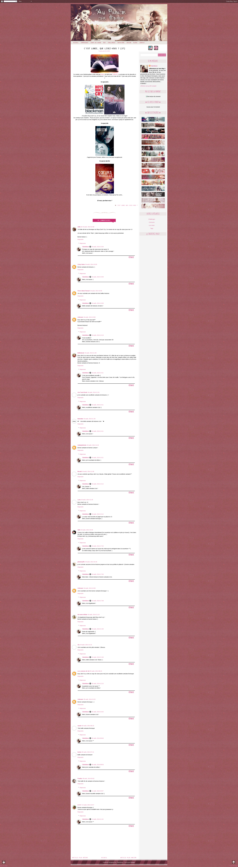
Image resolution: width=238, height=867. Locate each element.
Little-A (80, 227)
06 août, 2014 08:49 (98, 738)
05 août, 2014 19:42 (98, 712)
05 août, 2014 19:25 (89, 699)
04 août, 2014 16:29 (91, 562)
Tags (151, 228)
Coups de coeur (96, 42)
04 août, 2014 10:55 (91, 264)
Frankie (80, 778)
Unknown (80, 317)
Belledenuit (81, 353)
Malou (102, 74)
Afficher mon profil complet (148, 86)
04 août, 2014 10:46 (88, 227)
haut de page (234, 865)
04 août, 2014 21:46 (98, 657)
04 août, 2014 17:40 (98, 600)
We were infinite (82, 614)
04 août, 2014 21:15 (94, 614)
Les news (152, 225)
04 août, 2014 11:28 (89, 418)
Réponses (83, 243)
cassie (79, 725)
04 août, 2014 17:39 (98, 546)
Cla (78, 644)
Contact (142, 42)
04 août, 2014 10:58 (89, 317)
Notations (121, 42)
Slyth (79, 530)
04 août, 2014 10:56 (96, 291)
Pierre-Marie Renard (84, 291)
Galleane (115, 74)
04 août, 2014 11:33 (93, 445)
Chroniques (84, 42)
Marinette (80, 418)
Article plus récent (80, 857)
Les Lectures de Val (83, 671)
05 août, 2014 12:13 (98, 683)
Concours (152, 222)
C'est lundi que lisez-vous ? (127, 205)
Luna (79, 499)
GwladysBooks (82, 445)
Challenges (111, 42)
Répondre (80, 239)
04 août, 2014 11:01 (93, 392)
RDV (104, 42)
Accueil (75, 42)
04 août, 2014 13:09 (98, 246)
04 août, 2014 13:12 (98, 484)
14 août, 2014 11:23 (97, 819)
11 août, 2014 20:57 (97, 791)
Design (129, 42)
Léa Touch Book (82, 392)
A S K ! (80, 805)
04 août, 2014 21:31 (86, 644)
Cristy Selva (81, 264)
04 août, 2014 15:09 (87, 530)
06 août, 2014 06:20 (88, 725)
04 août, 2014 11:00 (90, 353)
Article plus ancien (128, 857)
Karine (79, 752)
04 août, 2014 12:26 (87, 499)
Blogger (132, 862)
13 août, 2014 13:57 (88, 805)
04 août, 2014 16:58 (89, 588)
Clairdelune (85, 246)
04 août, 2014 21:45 (98, 629)
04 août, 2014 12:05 (88, 471)
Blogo (135, 42)
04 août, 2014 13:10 (98, 335)
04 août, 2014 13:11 (97, 373)
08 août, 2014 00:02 (88, 778)
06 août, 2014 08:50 (98, 764)
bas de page (4, 865)
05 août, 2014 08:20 (96, 671)
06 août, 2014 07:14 (88, 752)
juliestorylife (81, 562)
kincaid (80, 471)
